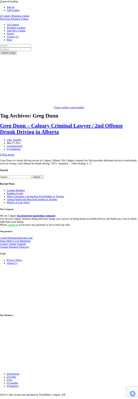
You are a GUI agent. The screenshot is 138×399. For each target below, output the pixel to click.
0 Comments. (14, 149)
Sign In (10, 7)
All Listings (13, 24)
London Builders (16, 190)
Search (10, 33)
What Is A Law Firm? (18, 202)
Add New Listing (16, 30)
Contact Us (13, 36)
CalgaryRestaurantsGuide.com (16, 237)
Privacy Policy (14, 260)
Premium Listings (16, 27)
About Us (12, 263)
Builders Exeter (15, 193)
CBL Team (13, 139)
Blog (9, 39)
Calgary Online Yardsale (13, 244)
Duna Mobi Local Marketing (15, 241)
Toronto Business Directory (14, 247)
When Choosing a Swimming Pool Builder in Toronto (35, 196)
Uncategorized (14, 146)
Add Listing (13, 10)
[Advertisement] (69, 79)
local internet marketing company (36, 215)
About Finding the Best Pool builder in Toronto (32, 199)
